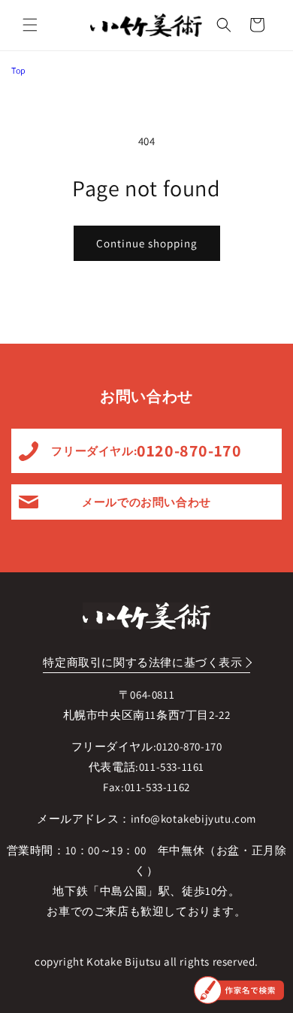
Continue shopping (147, 243)
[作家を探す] (239, 990)
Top (18, 70)
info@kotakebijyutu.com (193, 818)
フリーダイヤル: (146, 450)
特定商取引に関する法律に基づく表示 (142, 662)
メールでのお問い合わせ (146, 502)
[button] (30, 24)
